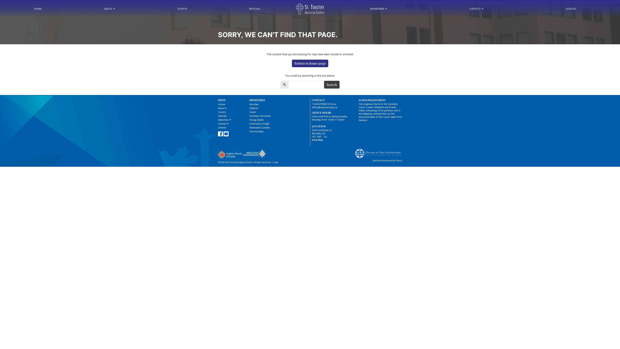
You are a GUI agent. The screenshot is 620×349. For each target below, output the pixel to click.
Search (332, 84)
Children (253, 108)
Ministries (377, 8)
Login (275, 162)
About (108, 8)
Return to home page (310, 63)
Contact (475, 8)
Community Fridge (259, 123)
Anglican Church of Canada (230, 154)
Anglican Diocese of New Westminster (379, 152)
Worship (253, 104)
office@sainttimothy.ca (324, 107)
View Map (317, 139)
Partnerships (256, 131)
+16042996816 (320, 104)
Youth (252, 112)
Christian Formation (260, 115)
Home (38, 8)
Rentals (254, 8)
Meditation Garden (259, 127)
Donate (571, 8)
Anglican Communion (255, 153)
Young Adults (256, 119)
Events (182, 8)
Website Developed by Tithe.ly (387, 160)
